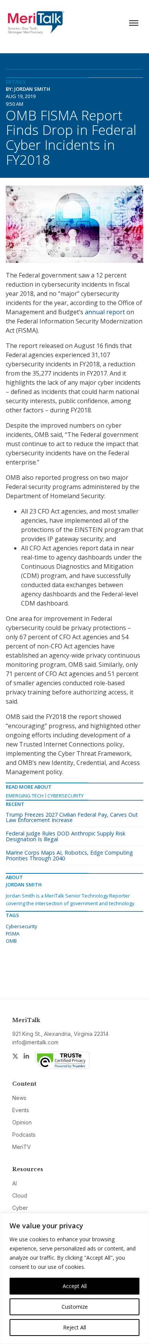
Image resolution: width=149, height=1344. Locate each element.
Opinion (22, 1122)
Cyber (20, 1208)
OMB (11, 940)
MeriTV (21, 1147)
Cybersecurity (65, 795)
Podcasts (24, 1134)
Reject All (74, 1327)
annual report (105, 312)
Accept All (75, 1286)
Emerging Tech (25, 795)
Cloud (19, 1195)
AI (14, 1183)
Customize (75, 1306)
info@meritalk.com (35, 1042)
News (19, 1098)
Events (20, 1110)
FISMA (12, 933)
